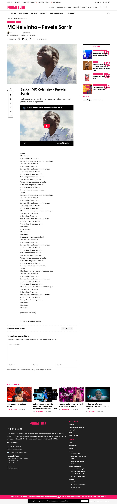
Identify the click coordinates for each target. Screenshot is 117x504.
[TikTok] (103, 2)
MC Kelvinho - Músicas (34, 321)
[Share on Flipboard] (23, 39)
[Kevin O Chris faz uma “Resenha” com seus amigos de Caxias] (97, 394)
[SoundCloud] (106, 2)
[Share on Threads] (10, 107)
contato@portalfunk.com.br (19, 452)
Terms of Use (64, 501)
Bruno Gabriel (17, 32)
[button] (84, 501)
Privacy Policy (53, 501)
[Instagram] (101, 2)
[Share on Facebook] (10, 95)
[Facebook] (95, 2)
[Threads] (109, 2)
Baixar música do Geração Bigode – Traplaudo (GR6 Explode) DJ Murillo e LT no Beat (45, 406)
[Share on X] (19, 39)
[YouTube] (98, 2)
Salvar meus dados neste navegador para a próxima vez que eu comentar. (30, 370)
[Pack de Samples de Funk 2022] (87, 77)
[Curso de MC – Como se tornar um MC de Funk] (87, 54)
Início (8, 18)
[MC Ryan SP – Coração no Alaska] (19, 394)
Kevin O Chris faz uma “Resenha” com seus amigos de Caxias (97, 406)
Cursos (104, 50)
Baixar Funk (11, 22)
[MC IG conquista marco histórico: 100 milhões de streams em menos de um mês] (87, 65)
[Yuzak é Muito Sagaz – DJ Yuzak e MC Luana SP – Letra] (71, 394)
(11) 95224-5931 (14, 446)
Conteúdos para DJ (98, 74)
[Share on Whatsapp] (10, 103)
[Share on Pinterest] (10, 99)
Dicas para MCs (97, 50)
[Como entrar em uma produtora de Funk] (87, 89)
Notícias (96, 61)
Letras (18, 22)
